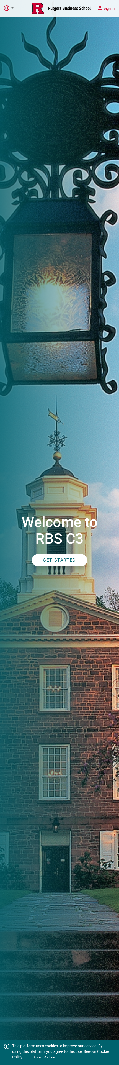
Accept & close (44, 1057)
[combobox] (13, 7)
